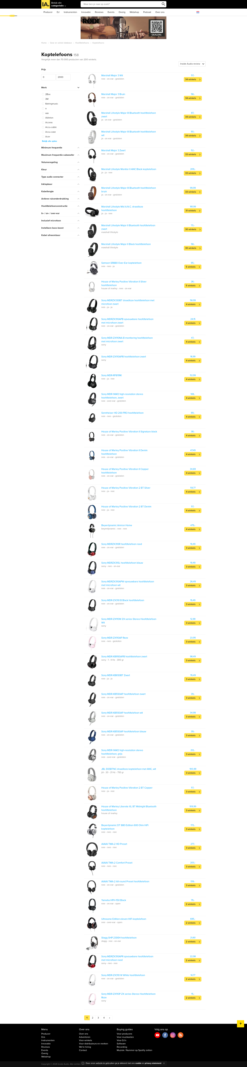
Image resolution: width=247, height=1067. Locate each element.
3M (46, 99)
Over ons (159, 12)
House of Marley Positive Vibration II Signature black (129, 431)
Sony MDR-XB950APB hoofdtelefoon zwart (124, 656)
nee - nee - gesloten (111, 416)
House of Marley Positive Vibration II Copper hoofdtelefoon (125, 471)
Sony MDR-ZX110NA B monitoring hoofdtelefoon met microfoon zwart (127, 339)
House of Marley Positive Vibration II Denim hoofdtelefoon (124, 452)
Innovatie (86, 12)
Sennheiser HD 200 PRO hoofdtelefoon (122, 412)
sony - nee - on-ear (110, 566)
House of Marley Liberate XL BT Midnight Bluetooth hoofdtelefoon (128, 808)
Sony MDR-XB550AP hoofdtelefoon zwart (123, 694)
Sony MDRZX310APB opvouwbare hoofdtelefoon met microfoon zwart (127, 321)
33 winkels (190, 154)
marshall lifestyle (109, 232)
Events (111, 12)
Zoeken (163, 4)
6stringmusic (51, 103)
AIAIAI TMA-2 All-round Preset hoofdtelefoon (125, 881)
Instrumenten (70, 12)
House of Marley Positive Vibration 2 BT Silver (125, 487)
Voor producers (124, 1033)
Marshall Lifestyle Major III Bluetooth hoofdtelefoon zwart (128, 114)
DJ (58, 12)
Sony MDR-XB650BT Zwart (115, 675)
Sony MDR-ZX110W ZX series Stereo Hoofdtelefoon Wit (128, 621)
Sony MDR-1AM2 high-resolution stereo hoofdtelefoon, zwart (122, 396)
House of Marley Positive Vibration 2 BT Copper (127, 787)
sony (103, 344)
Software (121, 1043)
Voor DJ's (121, 1040)
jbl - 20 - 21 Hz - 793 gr (112, 772)
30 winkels (190, 229)
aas (47, 113)
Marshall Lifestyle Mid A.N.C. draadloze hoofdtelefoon (122, 208)
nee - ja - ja (106, 307)
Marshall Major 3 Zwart (113, 150)
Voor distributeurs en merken (93, 1043)
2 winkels (191, 904)
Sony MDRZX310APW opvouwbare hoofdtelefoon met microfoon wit (127, 583)
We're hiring (85, 1047)
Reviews (99, 12)
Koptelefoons (60, 54)
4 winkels (191, 304)
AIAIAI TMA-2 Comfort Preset (116, 862)
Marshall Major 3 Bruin (113, 94)
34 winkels (190, 79)
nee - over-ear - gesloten (113, 400)
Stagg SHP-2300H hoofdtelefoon (119, 937)
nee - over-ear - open (111, 922)
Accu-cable (51, 127)
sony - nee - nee (109, 963)
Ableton (49, 117)
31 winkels (191, 210)
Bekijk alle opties (49, 141)
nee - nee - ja (107, 266)
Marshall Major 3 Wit (112, 75)
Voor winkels (85, 1040)
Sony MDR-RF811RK (111, 375)
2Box (47, 94)
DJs (43, 1037)
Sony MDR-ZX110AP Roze (114, 637)
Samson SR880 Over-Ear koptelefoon (121, 262)
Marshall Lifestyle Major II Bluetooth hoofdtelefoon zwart (128, 227)
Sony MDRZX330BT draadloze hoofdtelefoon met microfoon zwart (127, 302)
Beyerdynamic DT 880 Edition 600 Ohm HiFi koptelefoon (125, 827)
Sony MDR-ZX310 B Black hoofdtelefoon (122, 600)
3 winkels (191, 548)
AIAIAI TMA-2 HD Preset (114, 844)
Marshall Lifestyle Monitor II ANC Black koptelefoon (128, 169)
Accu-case (50, 131)
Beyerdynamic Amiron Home (116, 525)
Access (48, 122)
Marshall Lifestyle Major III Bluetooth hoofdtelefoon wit (128, 133)
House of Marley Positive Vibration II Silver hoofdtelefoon (124, 283)
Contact (83, 1050)
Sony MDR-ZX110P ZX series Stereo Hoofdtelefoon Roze (128, 995)
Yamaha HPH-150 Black (113, 900)
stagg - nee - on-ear (111, 941)
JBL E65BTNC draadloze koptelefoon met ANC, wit (128, 769)
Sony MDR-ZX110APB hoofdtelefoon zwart (123, 356)
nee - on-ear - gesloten (112, 78)
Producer (47, 12)
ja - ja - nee (106, 172)
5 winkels (191, 266)
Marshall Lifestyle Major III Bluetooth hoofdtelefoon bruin (128, 189)
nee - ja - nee (107, 378)
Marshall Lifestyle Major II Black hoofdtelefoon (126, 244)
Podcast (147, 12)
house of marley (109, 813)
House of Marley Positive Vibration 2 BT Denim (126, 506)
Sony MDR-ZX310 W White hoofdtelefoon (123, 975)
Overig (122, 12)
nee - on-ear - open (110, 903)
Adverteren (84, 1037)
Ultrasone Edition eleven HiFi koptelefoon (123, 918)
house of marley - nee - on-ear (116, 288)
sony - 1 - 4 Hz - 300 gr (112, 659)
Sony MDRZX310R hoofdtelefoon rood (121, 544)
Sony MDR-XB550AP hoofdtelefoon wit (122, 712)
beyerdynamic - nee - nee (114, 528)
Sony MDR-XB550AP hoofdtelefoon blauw (123, 731)
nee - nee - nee (109, 832)
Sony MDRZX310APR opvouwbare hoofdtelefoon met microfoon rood (127, 958)
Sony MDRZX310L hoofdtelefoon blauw (122, 562)
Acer (47, 136)
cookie (138, 1063)
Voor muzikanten (125, 1037)
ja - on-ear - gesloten (111, 119)
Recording (122, 1047)
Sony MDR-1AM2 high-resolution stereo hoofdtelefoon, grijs (122, 752)
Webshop (134, 12)
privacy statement (153, 1063)
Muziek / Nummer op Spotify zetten (134, 1050)
